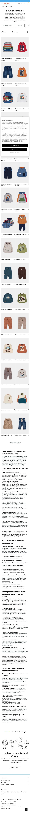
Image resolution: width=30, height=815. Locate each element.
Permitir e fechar (15, 145)
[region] (15, 136)
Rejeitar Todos (14, 149)
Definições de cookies (15, 152)
